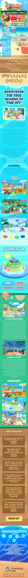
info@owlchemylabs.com (14, 554)
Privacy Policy (8, 576)
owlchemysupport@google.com (14, 550)
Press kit (13, 518)
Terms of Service (19, 576)
